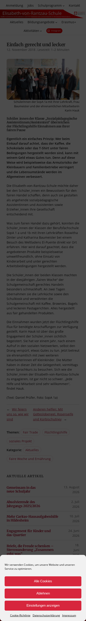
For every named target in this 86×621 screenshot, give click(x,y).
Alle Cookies (43, 581)
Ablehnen (43, 593)
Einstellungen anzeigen (43, 605)
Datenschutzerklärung (46, 615)
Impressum (69, 615)
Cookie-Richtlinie (20, 615)
